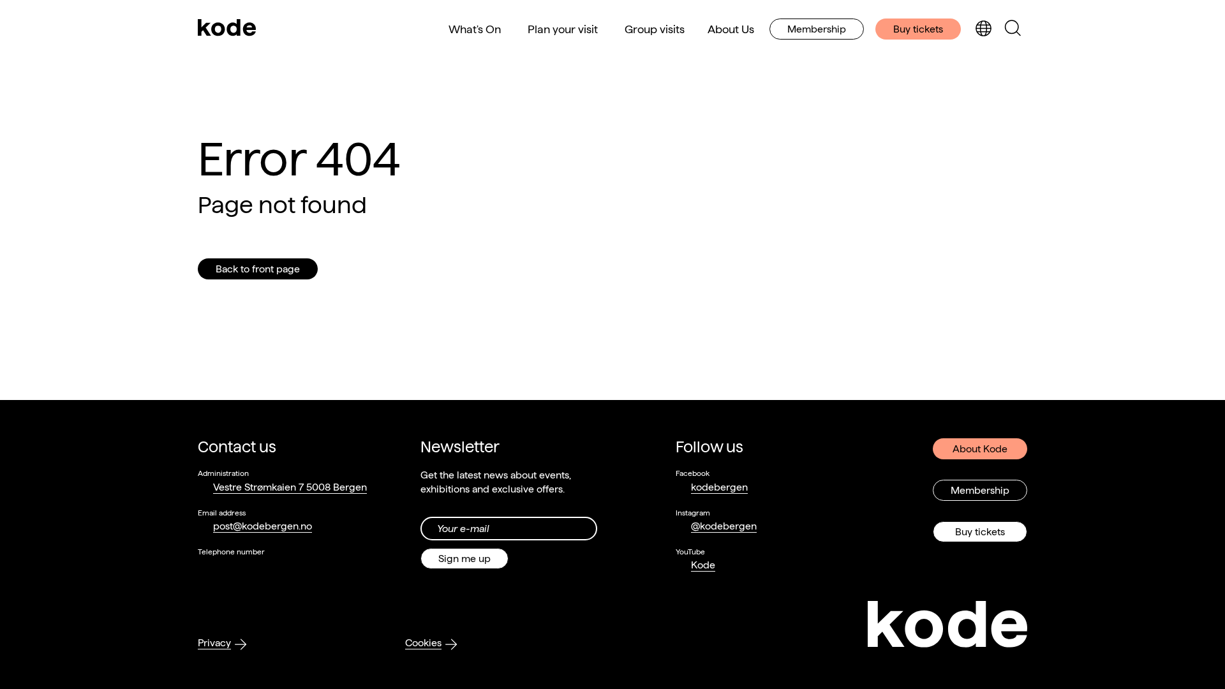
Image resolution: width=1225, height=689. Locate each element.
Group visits (655, 29)
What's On (475, 29)
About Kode (980, 448)
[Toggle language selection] (983, 29)
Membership (816, 29)
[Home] (227, 28)
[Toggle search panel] (1012, 29)
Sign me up (464, 558)
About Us (731, 29)
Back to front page (258, 268)
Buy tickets (918, 29)
